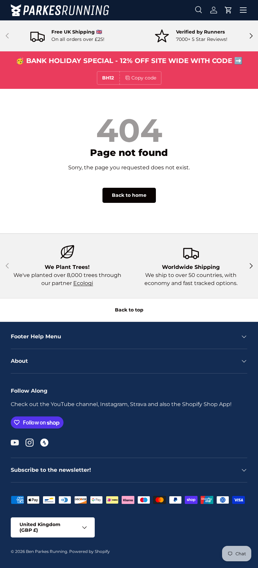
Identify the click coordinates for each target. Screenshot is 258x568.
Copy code (143, 78)
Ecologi (83, 283)
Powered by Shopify (89, 551)
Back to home (129, 195)
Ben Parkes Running (46, 551)
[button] (228, 10)
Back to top (129, 310)
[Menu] (243, 10)
